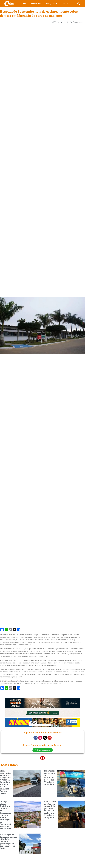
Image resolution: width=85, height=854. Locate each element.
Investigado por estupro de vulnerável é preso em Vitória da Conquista (49, 778)
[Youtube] (49, 738)
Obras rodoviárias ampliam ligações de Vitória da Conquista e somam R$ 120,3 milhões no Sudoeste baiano (5, 782)
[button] (78, 4)
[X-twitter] (45, 738)
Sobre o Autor (36, 4)
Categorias (50, 4)
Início (25, 4)
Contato (65, 4)
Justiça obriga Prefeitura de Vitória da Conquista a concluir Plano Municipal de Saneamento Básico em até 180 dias (6, 815)
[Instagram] (40, 738)
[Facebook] (35, 738)
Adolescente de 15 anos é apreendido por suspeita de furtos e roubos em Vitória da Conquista (50, 809)
